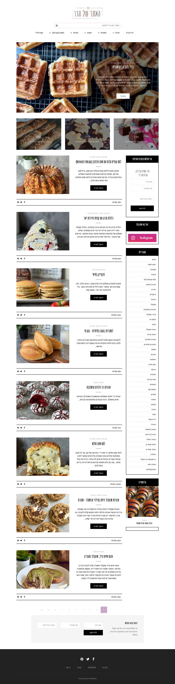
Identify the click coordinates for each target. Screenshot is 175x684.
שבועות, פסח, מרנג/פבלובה (98, 213)
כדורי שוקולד (151, 314)
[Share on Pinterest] (18, 202)
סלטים (153, 394)
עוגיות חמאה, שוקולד (98, 495)
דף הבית (129, 32)
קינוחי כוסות (151, 439)
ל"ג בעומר (152, 419)
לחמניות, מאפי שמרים (98, 326)
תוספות (153, 359)
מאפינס (153, 384)
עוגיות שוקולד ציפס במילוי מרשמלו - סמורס (98, 500)
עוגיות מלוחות (150, 339)
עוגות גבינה (151, 334)
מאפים (103, 32)
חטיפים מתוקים (150, 309)
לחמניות (153, 319)
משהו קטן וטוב (58, 32)
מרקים (153, 354)
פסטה (153, 349)
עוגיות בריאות (150, 434)
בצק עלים (152, 364)
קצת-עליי (39, 32)
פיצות (153, 274)
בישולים (153, 294)
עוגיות (75, 32)
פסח (154, 414)
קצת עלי (79, 667)
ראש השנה (152, 264)
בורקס (153, 369)
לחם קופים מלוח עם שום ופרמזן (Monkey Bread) (98, 161)
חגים (117, 32)
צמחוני (153, 404)
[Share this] (24, 202)
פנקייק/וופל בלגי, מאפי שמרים (123, 63)
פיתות (153, 299)
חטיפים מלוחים (150, 344)
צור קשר (68, 667)
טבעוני (153, 399)
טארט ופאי (152, 464)
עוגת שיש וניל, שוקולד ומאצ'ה (98, 556)
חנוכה (153, 409)
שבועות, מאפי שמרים (98, 157)
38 (42, 610)
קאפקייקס (152, 389)
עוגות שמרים (151, 444)
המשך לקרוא (98, 188)
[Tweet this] (21, 202)
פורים (153, 289)
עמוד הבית (104, 667)
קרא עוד (123, 96)
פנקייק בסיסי (98, 274)
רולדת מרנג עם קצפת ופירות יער (98, 218)
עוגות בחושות (98, 551)
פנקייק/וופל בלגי (98, 269)
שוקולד (136, 137)
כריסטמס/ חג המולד (148, 459)
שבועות (153, 269)
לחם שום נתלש (98, 443)
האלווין (153, 454)
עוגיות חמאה (98, 382)
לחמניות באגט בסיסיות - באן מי (98, 330)
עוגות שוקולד (151, 329)
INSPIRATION (92, 667)
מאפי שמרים (151, 449)
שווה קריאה (151, 379)
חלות (154, 324)
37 (48, 610)
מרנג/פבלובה (151, 469)
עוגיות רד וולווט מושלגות (99, 387)
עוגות (89, 32)
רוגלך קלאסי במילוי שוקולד (142, 523)
